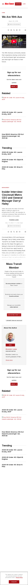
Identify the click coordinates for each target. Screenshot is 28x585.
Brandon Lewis (14, 220)
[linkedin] (11, 30)
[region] (14, 578)
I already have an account (14, 320)
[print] (25, 30)
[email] (19, 30)
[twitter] (14, 30)
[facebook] (8, 30)
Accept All (14, 581)
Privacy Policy (19, 577)
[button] (3, 4)
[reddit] (17, 30)
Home (3, 12)
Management (5, 187)
